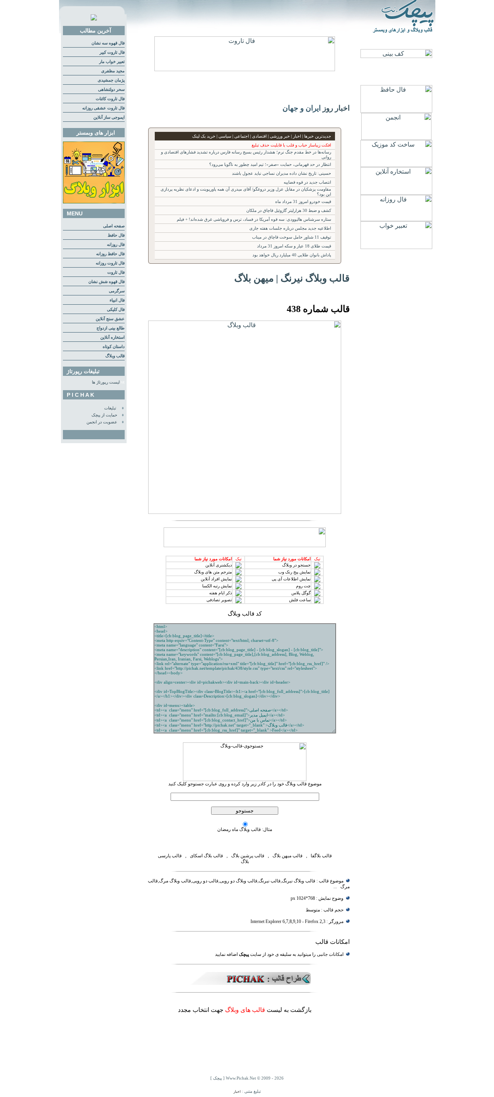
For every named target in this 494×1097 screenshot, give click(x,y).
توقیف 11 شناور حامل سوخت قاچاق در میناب (291, 237)
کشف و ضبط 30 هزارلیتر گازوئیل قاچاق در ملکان (288, 210)
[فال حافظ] (396, 110)
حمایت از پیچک (104, 415)
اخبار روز (336, 108)
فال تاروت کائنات (110, 99)
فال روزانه (116, 244)
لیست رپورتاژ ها (106, 382)
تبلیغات (110, 408)
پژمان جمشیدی (111, 80)
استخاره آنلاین (112, 337)
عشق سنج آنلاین (110, 319)
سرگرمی (117, 291)
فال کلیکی (116, 309)
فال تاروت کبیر (112, 52)
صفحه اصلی (114, 226)
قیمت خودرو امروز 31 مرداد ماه (303, 202)
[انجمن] (396, 138)
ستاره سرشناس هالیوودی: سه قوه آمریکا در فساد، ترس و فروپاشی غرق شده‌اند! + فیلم (254, 219)
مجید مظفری (113, 71)
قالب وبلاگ (115, 356)
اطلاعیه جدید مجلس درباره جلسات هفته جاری (290, 228)
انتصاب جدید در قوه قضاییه (307, 182)
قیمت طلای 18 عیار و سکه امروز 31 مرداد (294, 246)
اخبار (237, 1092)
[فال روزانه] (396, 219)
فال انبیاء (117, 300)
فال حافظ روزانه (110, 254)
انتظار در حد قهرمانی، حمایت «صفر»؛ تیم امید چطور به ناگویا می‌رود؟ (270, 164)
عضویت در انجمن (101, 422)
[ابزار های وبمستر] (94, 202)
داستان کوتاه (114, 347)
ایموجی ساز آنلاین (109, 117)
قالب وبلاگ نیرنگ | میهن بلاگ (292, 278)
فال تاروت (116, 272)
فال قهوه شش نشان (106, 282)
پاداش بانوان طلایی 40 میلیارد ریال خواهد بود (291, 255)
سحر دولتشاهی (111, 89)
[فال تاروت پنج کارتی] (244, 69)
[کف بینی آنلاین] (396, 56)
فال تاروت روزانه (110, 263)
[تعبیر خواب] (396, 247)
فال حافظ (116, 235)
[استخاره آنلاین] (396, 192)
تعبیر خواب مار (112, 62)
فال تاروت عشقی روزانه (103, 108)
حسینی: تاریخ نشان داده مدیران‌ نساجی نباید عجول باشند (281, 173)
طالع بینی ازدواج (110, 328)
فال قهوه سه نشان (108, 43)
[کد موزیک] (396, 165)
